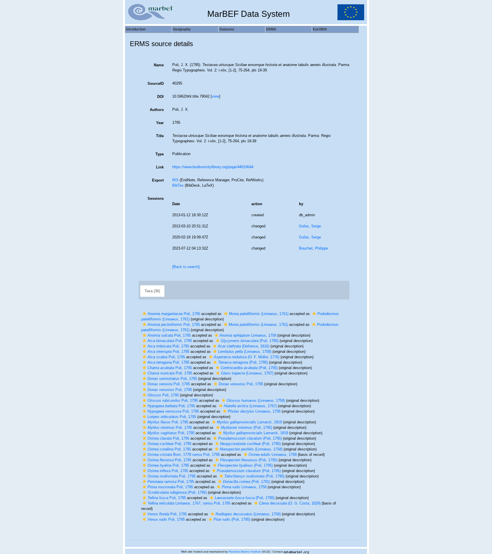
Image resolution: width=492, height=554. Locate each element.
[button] (144, 314)
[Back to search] (186, 267)
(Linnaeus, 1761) (258, 314)
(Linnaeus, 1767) (247, 373)
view (215, 96)
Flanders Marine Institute (245, 551)
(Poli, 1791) (246, 481)
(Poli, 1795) (249, 341)
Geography (182, 29)
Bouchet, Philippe (313, 248)
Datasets (227, 29)
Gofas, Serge (310, 226)
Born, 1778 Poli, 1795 (183, 454)
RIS (175, 180)
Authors (157, 110)
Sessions (155, 198)
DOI (160, 96)
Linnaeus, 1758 (248, 335)
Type (159, 154)
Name (159, 65)
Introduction (135, 29)
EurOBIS (320, 29)
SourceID (155, 83)
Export (158, 180)
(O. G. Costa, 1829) (290, 503)
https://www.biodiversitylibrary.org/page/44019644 (212, 167)
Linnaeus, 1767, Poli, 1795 (188, 503)
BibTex (178, 185)
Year (160, 123)
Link (160, 167)
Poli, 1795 (173, 314)
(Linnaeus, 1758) (244, 351)
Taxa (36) (152, 291)
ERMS (271, 29)
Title (160, 136)
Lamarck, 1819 (249, 422)
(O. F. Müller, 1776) (246, 357)
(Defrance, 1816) (243, 346)
